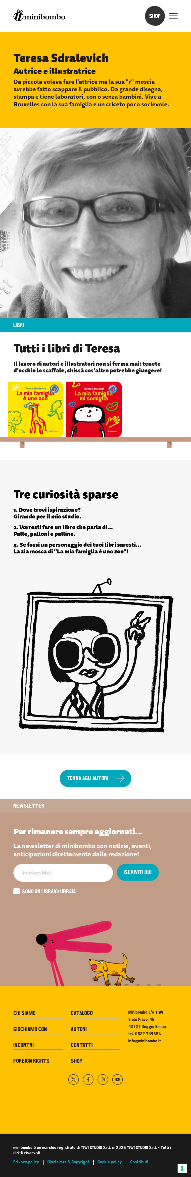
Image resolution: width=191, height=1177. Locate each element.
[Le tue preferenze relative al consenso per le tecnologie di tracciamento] (182, 1168)
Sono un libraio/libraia (49, 892)
